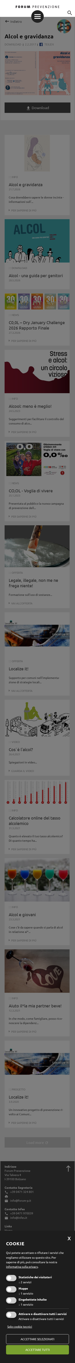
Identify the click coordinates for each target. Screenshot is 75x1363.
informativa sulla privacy (22, 1266)
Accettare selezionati (37, 1339)
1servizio (26, 1293)
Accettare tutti (37, 1350)
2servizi (25, 1282)
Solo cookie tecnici (19, 1326)
